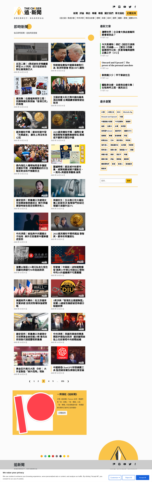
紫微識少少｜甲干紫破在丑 (116, 75)
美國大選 (104, 154)
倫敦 (102, 126)
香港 (113, 164)
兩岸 (109, 18)
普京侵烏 (120, 140)
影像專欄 (118, 136)
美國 (131, 150)
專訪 (88, 13)
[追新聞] (34, 11)
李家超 (128, 140)
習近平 (119, 154)
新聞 (75, 13)
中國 (121, 117)
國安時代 (118, 131)
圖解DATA (133, 18)
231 (62, 381)
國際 (114, 18)
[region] (76, 475)
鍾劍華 (126, 159)
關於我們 (108, 13)
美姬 (112, 154)
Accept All (142, 477)
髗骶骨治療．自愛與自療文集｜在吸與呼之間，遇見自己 (118, 86)
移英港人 (104, 150)
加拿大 (109, 126)
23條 (103, 112)
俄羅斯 (128, 121)
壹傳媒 (103, 136)
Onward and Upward (109, 117)
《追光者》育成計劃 (67, 18)
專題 (100, 13)
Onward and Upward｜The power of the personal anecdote (117, 64)
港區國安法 (114, 145)
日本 (112, 140)
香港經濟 (129, 164)
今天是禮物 (119, 121)
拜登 (125, 136)
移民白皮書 (90, 18)
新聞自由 (104, 140)
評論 (82, 13)
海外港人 (104, 145)
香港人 (120, 164)
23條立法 (111, 112)
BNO (118, 112)
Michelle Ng (127, 112)
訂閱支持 (131, 13)
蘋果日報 (104, 159)
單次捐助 (119, 13)
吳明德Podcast (106, 131)
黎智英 (103, 168)
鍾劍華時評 (105, 164)
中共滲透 (80, 18)
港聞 (98, 18)
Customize (114, 477)
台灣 (116, 126)
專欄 (94, 13)
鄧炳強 (119, 159)
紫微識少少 (123, 150)
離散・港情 (122, 18)
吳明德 (123, 126)
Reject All (128, 477)
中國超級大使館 (106, 121)
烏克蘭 (123, 145)
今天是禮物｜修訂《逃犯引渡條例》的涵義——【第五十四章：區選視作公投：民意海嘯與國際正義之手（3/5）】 (118, 48)
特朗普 (131, 145)
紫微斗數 (113, 150)
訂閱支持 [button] (62, 413)
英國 (103, 18)
